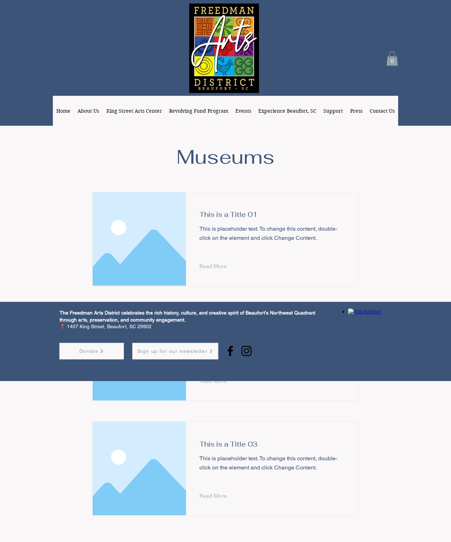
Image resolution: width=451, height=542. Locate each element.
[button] (392, 58)
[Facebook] (230, 351)
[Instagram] (246, 351)
